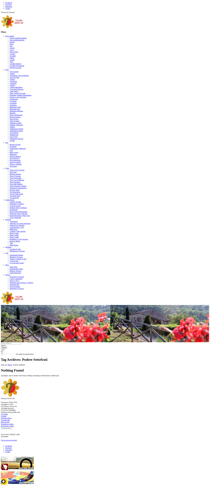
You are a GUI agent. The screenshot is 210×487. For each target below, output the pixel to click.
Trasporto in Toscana (17, 277)
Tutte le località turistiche (18, 38)
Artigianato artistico (16, 255)
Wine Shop (13, 267)
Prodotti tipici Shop (16, 269)
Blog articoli (5, 422)
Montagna (13, 154)
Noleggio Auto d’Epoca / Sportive (21, 283)
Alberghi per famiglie (17, 225)
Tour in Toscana (15, 176)
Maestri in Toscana (16, 257)
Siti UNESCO (15, 158)
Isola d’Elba (14, 52)
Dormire (8, 219)
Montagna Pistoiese (16, 111)
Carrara (12, 60)
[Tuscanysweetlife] (12, 28)
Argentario (13, 81)
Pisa (11, 46)
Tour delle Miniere (16, 184)
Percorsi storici (15, 190)
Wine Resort (14, 245)
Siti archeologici (15, 160)
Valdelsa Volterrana (16, 125)
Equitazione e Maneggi (18, 148)
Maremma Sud (15, 109)
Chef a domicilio (15, 218)
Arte (6, 253)
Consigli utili (5, 420)
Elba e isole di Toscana (17, 93)
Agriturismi (14, 221)
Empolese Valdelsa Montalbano (20, 95)
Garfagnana (14, 99)
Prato (11, 62)
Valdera (12, 127)
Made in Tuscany (16, 271)
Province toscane (15, 68)
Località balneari (15, 64)
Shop (7, 265)
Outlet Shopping (15, 273)
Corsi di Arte (14, 261)
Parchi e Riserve (15, 156)
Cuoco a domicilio (16, 279)
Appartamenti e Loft (17, 227)
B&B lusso (13, 229)
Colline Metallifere (16, 87)
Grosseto (13, 56)
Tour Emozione (15, 182)
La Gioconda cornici (17, 263)
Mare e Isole (14, 152)
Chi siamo (4, 414)
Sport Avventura (15, 162)
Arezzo (12, 48)
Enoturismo (14, 210)
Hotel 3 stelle (14, 237)
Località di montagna (17, 66)
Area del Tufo (14, 77)
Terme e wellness (16, 164)
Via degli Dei (14, 198)
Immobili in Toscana (17, 289)
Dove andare (9, 36)
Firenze (12, 42)
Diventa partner (6, 418)
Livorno (12, 54)
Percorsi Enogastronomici (18, 212)
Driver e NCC (14, 281)
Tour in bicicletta (15, 178)
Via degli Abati (15, 196)
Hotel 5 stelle (14, 233)
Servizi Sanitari (15, 287)
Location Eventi (15, 249)
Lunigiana (13, 105)
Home (10, 365)
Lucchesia (13, 103)
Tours (7, 168)
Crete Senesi (14, 91)
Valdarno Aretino (15, 123)
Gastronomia (9, 200)
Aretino (12, 79)
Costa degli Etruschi (17, 89)
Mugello (12, 113)
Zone (7, 70)
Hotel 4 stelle (14, 235)
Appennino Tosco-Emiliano (19, 75)
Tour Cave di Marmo (17, 180)
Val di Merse (14, 133)
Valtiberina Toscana (16, 139)
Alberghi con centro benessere (20, 223)
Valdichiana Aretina (16, 129)
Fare (6, 143)
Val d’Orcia (14, 137)
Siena (11, 44)
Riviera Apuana (15, 117)
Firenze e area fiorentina (18, 97)
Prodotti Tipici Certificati (18, 208)
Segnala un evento (7, 424)
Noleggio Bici (14, 285)
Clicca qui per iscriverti (9, 440)
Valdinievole (14, 135)
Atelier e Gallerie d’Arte (18, 259)
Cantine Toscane (15, 202)
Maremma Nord (15, 107)
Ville (11, 243)
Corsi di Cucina (15, 206)
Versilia (12, 141)
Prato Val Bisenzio (16, 115)
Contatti (3, 416)
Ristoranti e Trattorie (17, 204)
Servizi (7, 275)
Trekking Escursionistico (18, 188)
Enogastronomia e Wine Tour (20, 216)
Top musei (13, 166)
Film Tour (13, 172)
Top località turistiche (17, 40)
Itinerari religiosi (15, 174)
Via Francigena (15, 192)
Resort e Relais (15, 241)
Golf (11, 150)
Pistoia (12, 58)
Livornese (13, 101)
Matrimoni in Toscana (17, 251)
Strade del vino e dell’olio (18, 214)
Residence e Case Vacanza (19, 239)
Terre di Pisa (14, 119)
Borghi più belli (15, 145)
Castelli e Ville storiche (17, 231)
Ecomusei (13, 147)
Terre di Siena (14, 121)
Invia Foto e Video (7, 426)
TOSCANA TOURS (17, 170)
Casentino (13, 83)
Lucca (12, 50)
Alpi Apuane (14, 72)
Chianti (12, 85)
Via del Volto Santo (16, 194)
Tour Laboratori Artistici (18, 186)
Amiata (12, 74)
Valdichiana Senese (16, 131)
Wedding (8, 247)
